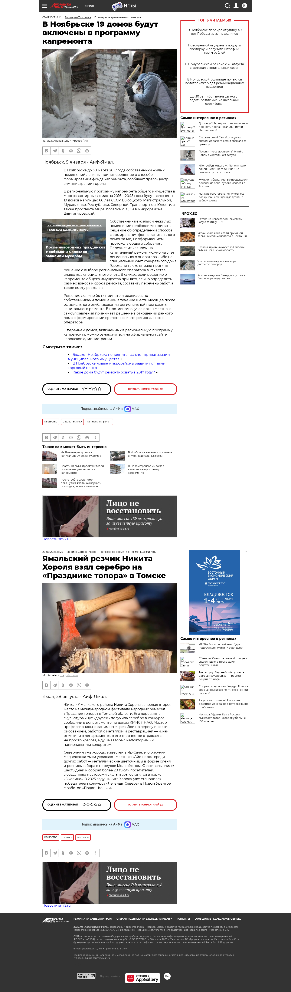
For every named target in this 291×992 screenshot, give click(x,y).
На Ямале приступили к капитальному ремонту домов (81, 454)
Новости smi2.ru (56, 539)
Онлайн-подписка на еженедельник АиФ (144, 918)
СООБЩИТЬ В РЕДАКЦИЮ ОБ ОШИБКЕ (218, 918)
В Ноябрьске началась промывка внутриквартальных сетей (150, 454)
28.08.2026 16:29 (52, 551)
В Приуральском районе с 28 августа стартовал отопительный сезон (214, 66)
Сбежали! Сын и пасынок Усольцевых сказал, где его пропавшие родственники (224, 662)
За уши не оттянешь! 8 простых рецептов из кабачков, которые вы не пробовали (223, 704)
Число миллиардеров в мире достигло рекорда (216, 263)
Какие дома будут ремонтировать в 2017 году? (114, 372)
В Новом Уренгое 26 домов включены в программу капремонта (146, 469)
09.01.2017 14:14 (51, 17)
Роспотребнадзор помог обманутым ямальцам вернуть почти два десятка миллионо (81, 483)
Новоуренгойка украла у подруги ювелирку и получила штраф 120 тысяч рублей (214, 49)
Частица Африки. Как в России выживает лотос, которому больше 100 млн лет (222, 718)
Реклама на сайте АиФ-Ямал (92, 918)
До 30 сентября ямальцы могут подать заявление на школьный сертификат (214, 100)
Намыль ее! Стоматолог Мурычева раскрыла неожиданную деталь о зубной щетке (222, 197)
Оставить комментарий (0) (145, 389)
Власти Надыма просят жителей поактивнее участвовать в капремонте (82, 469)
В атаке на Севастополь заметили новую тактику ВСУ (219, 221)
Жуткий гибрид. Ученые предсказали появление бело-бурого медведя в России (223, 183)
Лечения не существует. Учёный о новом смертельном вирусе (221, 153)
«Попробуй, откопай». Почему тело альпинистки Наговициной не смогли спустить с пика (222, 169)
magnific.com (69, 675)
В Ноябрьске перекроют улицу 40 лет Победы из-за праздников (215, 32)
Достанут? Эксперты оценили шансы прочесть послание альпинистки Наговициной (223, 127)
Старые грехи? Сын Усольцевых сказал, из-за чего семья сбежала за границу (222, 141)
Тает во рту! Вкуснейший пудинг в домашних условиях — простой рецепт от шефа (221, 676)
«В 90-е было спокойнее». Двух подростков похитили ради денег (221, 646)
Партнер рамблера (110, 976)
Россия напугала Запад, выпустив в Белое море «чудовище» (221, 277)
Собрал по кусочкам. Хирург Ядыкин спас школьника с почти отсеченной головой (223, 690)
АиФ (87, 140)
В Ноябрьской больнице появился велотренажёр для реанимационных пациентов (214, 83)
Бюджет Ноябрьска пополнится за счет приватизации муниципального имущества (119, 357)
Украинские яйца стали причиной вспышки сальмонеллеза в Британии (222, 235)
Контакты (183, 918)
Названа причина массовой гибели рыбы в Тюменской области (221, 249)
